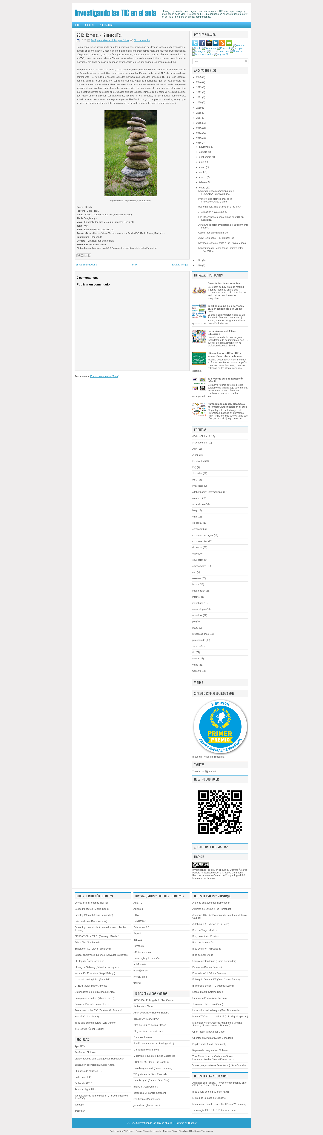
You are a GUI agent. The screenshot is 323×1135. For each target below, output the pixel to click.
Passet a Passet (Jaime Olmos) (92, 1004)
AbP (194, 448)
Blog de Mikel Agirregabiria (206, 948)
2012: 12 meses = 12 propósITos (99, 35)
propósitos (123, 40)
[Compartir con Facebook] (89, 255)
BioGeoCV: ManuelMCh (146, 1018)
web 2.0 (196, 670)
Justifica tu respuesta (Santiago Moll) (153, 1043)
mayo (202, 167)
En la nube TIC (83, 1077)
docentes (197, 547)
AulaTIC (137, 902)
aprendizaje (198, 504)
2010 (199, 265)
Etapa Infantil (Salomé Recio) (208, 991)
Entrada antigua (180, 264)
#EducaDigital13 (201, 436)
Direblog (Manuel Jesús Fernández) (94, 915)
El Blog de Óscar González (89, 961)
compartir (197, 529)
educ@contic (140, 970)
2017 (199, 117)
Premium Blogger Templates (176, 1131)
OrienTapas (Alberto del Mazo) (208, 1031)
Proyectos (197, 485)
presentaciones (200, 633)
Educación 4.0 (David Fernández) (93, 948)
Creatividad (198, 461)
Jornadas (197, 473)
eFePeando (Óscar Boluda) (89, 1029)
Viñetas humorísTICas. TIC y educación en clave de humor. (225, 355)
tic (193, 652)
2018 (199, 112)
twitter (195, 658)
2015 (199, 128)
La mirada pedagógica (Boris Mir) (92, 979)
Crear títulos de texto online (224, 283)
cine (194, 516)
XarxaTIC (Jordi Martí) (87, 1016)
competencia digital (107, 40)
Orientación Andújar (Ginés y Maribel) (212, 1037)
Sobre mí (89, 25)
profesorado (198, 640)
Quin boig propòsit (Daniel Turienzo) (152, 1068)
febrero (203, 182)
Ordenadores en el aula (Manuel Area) (95, 991)
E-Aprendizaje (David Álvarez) (91, 921)
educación (197, 559)
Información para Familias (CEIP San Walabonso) (219, 1104)
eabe (195, 553)
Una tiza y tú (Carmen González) (151, 1080)
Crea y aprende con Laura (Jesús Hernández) (99, 1058)
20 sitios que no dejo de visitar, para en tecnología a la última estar (226, 309)
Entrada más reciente (86, 264)
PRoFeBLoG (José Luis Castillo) (151, 1062)
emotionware (199, 566)
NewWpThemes (126, 1131)
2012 (93, 40)
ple (194, 621)
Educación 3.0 (141, 927)
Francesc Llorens (142, 1037)
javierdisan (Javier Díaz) (146, 1105)
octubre (203, 151)
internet (196, 596)
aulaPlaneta (139, 964)
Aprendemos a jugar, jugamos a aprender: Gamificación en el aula (227, 405)
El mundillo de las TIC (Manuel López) (213, 985)
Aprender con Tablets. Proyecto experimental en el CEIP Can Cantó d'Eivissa (219, 1084)
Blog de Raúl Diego (202, 954)
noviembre (205, 146)
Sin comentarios (142, 40)
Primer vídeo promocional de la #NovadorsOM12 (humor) (215, 200)
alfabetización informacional (207, 492)
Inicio (135, 264)
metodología (199, 609)
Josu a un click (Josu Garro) (207, 1004)
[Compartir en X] (85, 255)
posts (195, 627)
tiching (137, 983)
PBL (194, 479)
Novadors (138, 945)
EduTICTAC (139, 921)
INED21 (137, 939)
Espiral (137, 933)
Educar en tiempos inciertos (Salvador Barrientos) (101, 954)
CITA (136, 915)
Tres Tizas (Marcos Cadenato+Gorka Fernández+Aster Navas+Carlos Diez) (212, 1058)
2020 (199, 102)
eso (194, 572)
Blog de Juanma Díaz (204, 942)
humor (195, 584)
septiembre (205, 157)
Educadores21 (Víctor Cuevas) (209, 973)
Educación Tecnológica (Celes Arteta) (95, 1064)
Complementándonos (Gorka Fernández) (214, 961)
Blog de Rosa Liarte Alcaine (148, 1031)
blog (194, 510)
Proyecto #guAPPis (85, 1089)
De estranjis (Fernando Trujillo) (91, 902)
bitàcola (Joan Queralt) (145, 1086)
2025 (199, 77)
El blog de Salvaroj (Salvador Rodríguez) (97, 967)
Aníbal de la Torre (143, 1006)
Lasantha (157, 1131)
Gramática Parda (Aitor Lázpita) (209, 998)
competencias (199, 541)
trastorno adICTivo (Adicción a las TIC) (219, 206)
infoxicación (198, 590)
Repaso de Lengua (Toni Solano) (209, 1050)
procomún (80, 1110)
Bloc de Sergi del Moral (205, 930)
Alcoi (195, 455)
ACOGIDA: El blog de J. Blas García (153, 1000)
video (195, 664)
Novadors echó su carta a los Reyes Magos (222, 243)
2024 (199, 82)
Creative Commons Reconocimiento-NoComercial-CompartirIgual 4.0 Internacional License (218, 875)
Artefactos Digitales (85, 1052)
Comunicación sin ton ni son (213, 232)
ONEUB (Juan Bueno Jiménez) (91, 985)
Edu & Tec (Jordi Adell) (87, 942)
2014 (199, 133)
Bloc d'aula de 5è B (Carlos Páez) (210, 1091)
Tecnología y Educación (146, 958)
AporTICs (80, 1046)
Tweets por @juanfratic (204, 771)
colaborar (197, 522)
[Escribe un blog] (82, 255)
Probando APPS (83, 1083)
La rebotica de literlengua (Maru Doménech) (215, 1010)
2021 (199, 97)
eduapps (79, 1104)
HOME (77, 25)
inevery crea (140, 976)
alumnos (197, 498)
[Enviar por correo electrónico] (78, 255)
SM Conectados (142, 952)
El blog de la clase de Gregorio (209, 1097)
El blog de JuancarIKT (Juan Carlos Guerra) (216, 979)
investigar (197, 603)
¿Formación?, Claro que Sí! (213, 212)
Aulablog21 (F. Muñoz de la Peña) (210, 924)
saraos (196, 646)
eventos (196, 578)
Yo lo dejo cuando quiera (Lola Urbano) (95, 1022)
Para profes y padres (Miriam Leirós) (94, 998)
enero (202, 187)
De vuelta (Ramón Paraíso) (207, 967)
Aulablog (138, 908)
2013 (199, 138)
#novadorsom (199, 442)
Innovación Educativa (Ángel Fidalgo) (95, 973)
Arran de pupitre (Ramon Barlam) (151, 1012)
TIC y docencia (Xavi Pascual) (150, 1074)
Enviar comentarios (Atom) (104, 376)
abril (201, 172)
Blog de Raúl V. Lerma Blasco (149, 1025)
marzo (203, 177)
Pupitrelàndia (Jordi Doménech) (209, 1044)
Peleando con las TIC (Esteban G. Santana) (98, 1010)
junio (202, 162)
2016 (199, 123)
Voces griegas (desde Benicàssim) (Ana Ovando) (219, 1065)
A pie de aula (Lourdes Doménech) (211, 902)
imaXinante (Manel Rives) (147, 1099)
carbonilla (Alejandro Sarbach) (149, 1092)
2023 (199, 87)
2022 (199, 92)
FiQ (194, 467)
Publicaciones (107, 25)
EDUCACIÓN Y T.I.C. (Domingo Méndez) (97, 936)
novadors (197, 615)
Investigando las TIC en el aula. (155, 1123)
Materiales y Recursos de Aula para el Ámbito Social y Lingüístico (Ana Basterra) (217, 1024)
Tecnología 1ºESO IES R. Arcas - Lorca (214, 1110)
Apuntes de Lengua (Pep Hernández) (212, 908)
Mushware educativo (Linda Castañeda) (154, 1055)
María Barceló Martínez (146, 1049)
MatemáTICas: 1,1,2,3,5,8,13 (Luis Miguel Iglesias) (220, 1016)
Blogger (192, 1123)
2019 (199, 107)
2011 (199, 260)
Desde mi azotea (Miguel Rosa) (92, 908)
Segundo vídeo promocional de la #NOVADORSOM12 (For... (216, 192)
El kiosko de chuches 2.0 (88, 1071)
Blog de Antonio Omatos (205, 936)
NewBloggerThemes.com (201, 1131)
